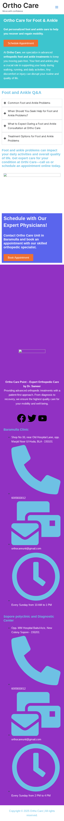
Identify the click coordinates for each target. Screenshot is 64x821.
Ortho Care (20, 5)
